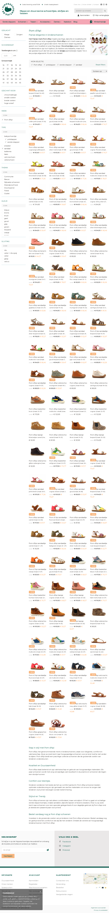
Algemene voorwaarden (98, 908)
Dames (57, 22)
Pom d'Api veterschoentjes (58, 435)
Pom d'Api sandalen (78, 173)
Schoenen (22, 22)
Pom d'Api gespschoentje (37, 732)
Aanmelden (33, 881)
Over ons (77, 4)
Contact (96, 4)
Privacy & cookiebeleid (100, 910)
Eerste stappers (9, 22)
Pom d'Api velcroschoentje (78, 649)
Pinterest (65, 850)
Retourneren (61, 891)
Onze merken (7, 884)
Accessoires (45, 22)
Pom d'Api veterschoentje (78, 251)
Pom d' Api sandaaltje (58, 199)
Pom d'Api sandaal (36, 91)
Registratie (33, 884)
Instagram (66, 846)
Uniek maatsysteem (51, 4)
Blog (75, 22)
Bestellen (60, 887)
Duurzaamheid (8, 881)
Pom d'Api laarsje (36, 435)
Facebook (66, 842)
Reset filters (100, 65)
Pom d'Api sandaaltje (98, 199)
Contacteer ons (62, 881)
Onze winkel (86, 4)
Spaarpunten (7, 887)
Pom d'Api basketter (37, 409)
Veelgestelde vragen (64, 894)
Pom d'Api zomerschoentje (37, 251)
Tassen (33, 22)
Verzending (60, 884)
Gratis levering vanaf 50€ (31, 4)
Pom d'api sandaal (97, 91)
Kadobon (67, 22)
